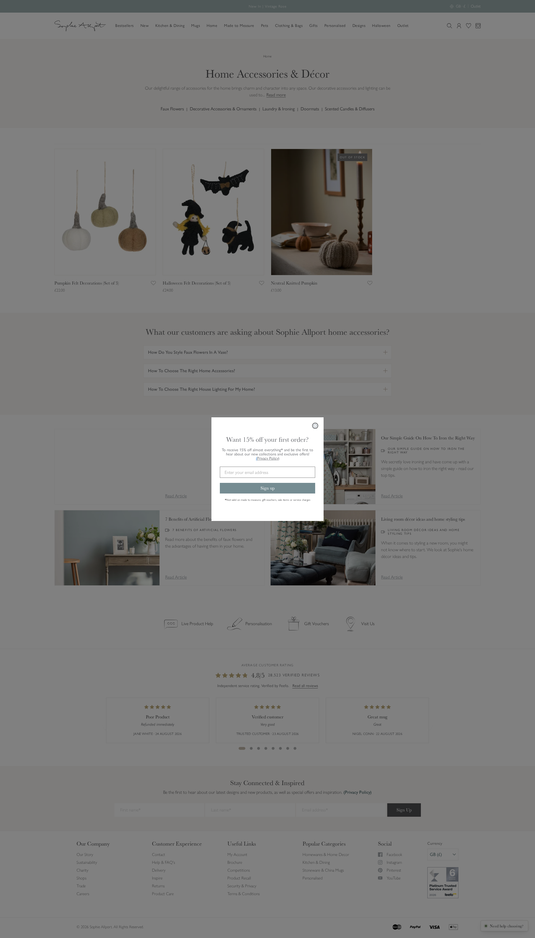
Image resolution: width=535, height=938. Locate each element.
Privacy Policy (268, 458)
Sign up (267, 488)
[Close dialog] (315, 426)
